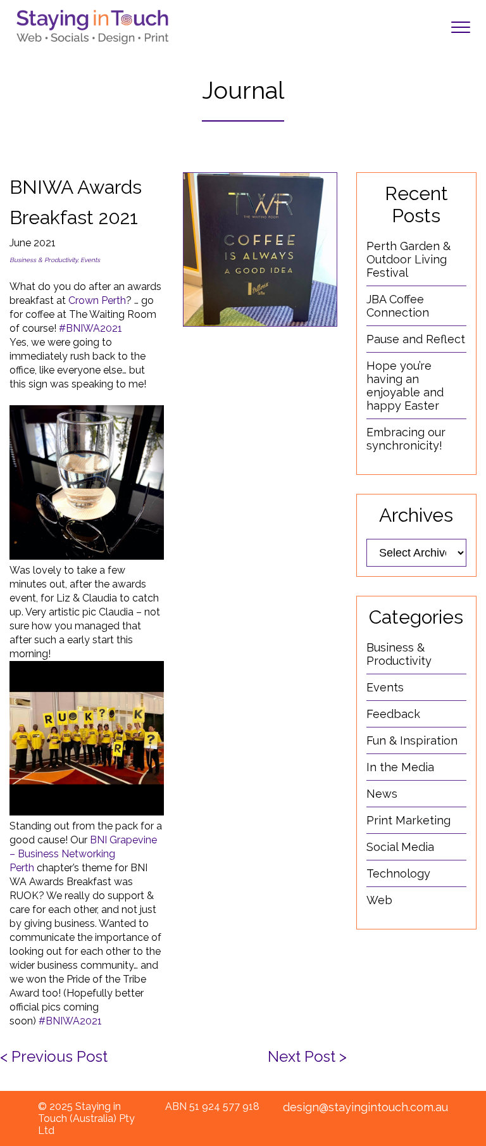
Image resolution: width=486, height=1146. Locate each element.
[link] (97, 300)
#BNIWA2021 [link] (90, 328)
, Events (88, 259)
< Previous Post (54, 1056)
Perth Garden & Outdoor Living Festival (408, 259)
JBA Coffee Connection (397, 306)
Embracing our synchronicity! (406, 438)
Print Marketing (408, 820)
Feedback (393, 714)
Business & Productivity (43, 259)
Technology (398, 873)
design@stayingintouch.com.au (365, 1107)
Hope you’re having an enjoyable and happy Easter (405, 385)
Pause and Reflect (415, 339)
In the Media (400, 767)
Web (379, 900)
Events (385, 687)
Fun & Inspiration (412, 740)
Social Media (400, 846)
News (381, 793)
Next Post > (307, 1056)
